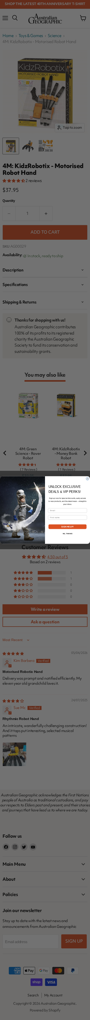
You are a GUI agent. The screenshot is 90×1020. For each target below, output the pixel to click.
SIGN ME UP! (67, 526)
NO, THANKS (67, 534)
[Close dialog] (87, 478)
